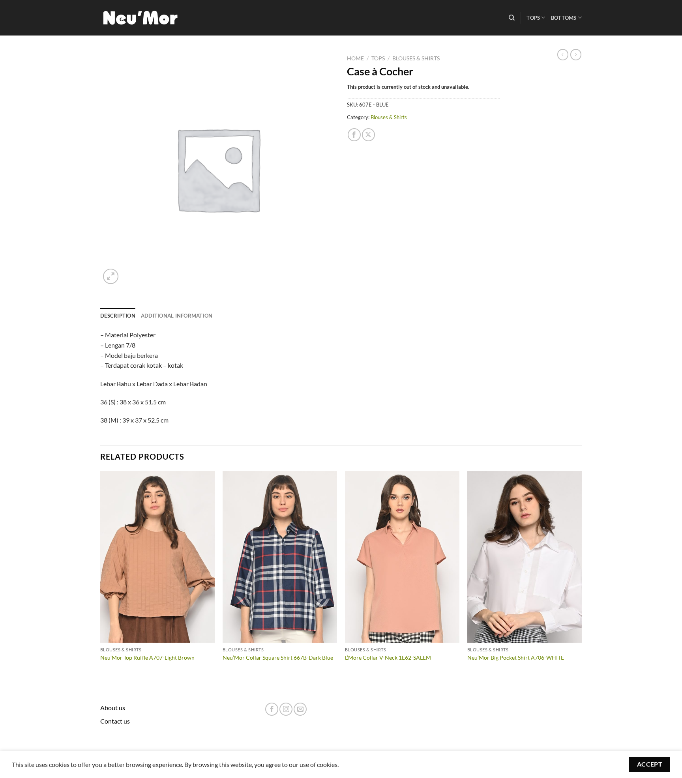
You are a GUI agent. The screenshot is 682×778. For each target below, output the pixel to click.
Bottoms (564, 18)
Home (355, 58)
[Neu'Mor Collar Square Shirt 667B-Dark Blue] (280, 557)
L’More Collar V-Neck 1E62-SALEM (388, 657)
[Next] (581, 577)
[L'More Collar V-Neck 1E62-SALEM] (402, 557)
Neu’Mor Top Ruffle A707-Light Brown (147, 657)
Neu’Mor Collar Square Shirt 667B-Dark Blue (278, 657)
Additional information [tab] (177, 315)
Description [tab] (117, 315)
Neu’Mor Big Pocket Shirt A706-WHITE (515, 657)
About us (112, 707)
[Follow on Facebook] (271, 709)
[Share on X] (368, 134)
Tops (533, 18)
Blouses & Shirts (416, 58)
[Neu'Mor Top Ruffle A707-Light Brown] (157, 557)
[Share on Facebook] (354, 134)
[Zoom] (110, 276)
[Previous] (101, 577)
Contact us (115, 721)
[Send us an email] (300, 709)
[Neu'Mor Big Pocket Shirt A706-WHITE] (524, 557)
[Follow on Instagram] (285, 709)
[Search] (512, 17)
